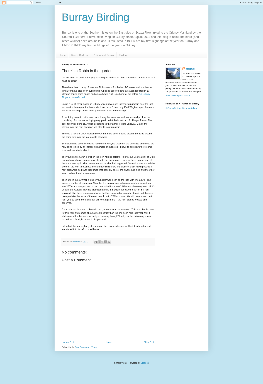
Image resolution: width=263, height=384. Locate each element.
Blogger (144, 363)
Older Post (149, 342)
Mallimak (190, 69)
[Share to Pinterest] (109, 242)
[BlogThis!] (99, 242)
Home (62, 55)
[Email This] (95, 242)
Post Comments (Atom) (86, 347)
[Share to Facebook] (105, 242)
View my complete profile (177, 95)
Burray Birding (95, 17)
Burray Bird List (79, 55)
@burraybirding (189, 108)
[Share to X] (102, 242)
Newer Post (68, 342)
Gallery (123, 55)
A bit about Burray (104, 55)
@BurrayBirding (173, 108)
